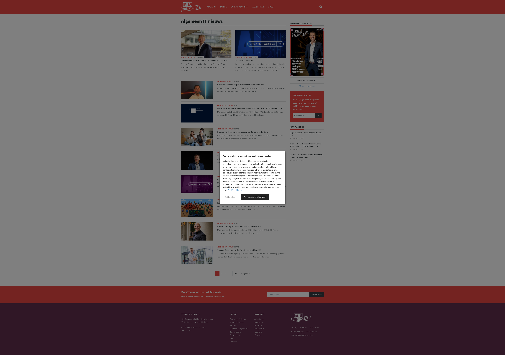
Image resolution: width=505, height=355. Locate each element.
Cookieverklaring (235, 190)
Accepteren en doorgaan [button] (255, 197)
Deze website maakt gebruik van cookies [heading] (247, 156)
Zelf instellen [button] (230, 197)
